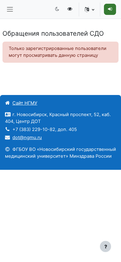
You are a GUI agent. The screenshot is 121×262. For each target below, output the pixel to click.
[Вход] (110, 9)
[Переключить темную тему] (57, 9)
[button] (89, 9)
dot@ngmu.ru (27, 137)
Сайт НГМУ (24, 103)
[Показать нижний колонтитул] (105, 246)
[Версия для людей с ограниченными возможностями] (70, 9)
